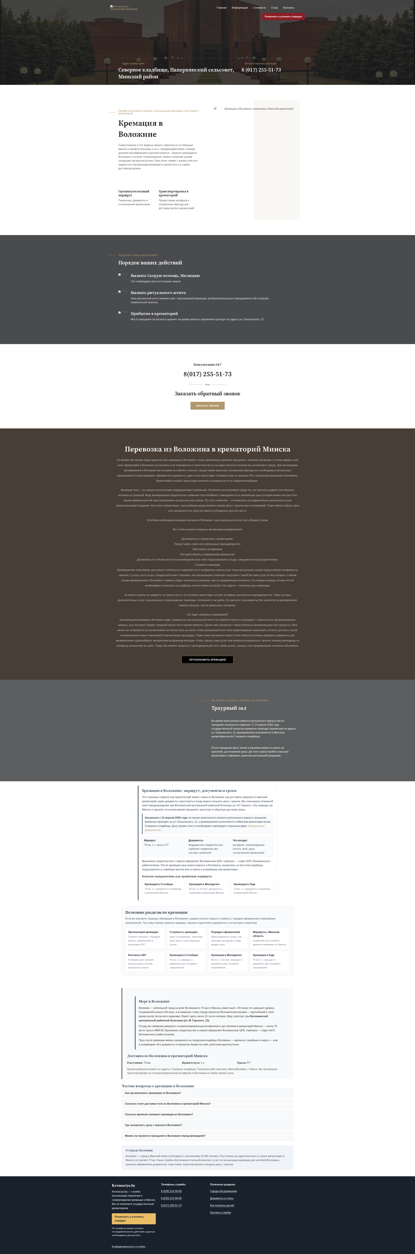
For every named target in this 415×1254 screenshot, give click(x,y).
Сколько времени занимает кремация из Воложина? (159, 1114)
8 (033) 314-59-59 (171, 1198)
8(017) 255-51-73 (207, 374)
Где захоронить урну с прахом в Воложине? (153, 1125)
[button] (301, 8)
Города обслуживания (223, 1191)
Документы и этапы (222, 1198)
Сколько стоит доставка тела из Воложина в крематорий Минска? (168, 1103)
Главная (222, 7)
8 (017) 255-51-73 (261, 70)
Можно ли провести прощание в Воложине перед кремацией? (165, 1135)
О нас (274, 7)
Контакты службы (220, 1212)
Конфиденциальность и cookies (128, 1246)
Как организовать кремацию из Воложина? (153, 1093)
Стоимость (259, 7)
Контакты (288, 7)
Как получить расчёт (222, 1205)
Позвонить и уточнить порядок (283, 16)
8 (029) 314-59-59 (171, 1191)
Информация (240, 7)
